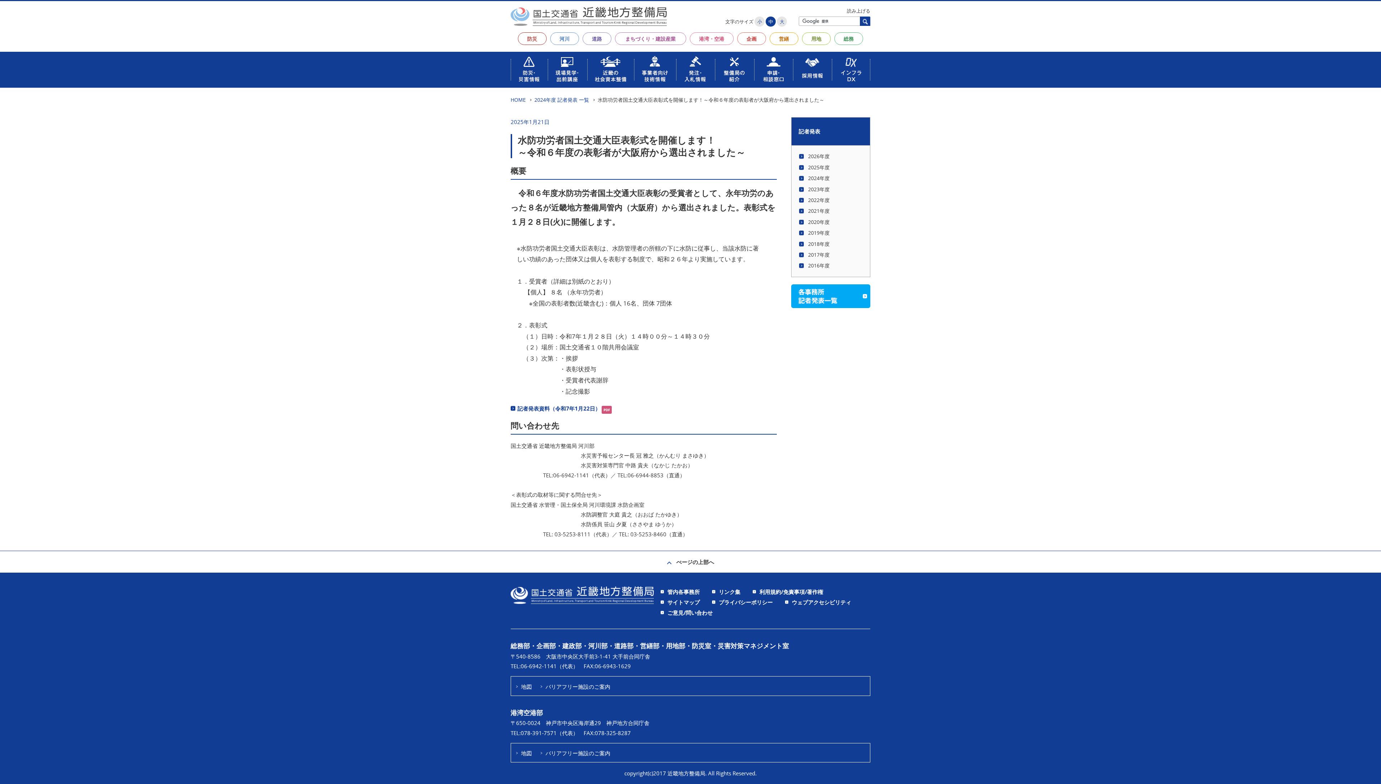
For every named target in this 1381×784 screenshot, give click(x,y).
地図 (526, 686)
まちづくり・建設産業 (650, 38)
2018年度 (819, 243)
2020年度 (819, 222)
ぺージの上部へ (695, 561)
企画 (752, 38)
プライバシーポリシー (746, 602)
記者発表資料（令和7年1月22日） (559, 408)
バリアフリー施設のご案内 (578, 686)
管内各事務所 (683, 591)
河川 (565, 38)
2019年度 (819, 232)
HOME (518, 99)
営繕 (784, 38)
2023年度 (819, 189)
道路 (597, 38)
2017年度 (819, 254)
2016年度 (819, 265)
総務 (849, 38)
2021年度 (819, 210)
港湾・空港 (711, 38)
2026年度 (819, 156)
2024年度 (819, 178)
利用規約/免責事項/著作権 (791, 591)
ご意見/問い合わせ (690, 612)
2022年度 (819, 200)
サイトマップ (683, 602)
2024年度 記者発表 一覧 (561, 99)
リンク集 (729, 591)
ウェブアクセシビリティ (821, 602)
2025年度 (819, 167)
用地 (816, 38)
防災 (532, 38)
